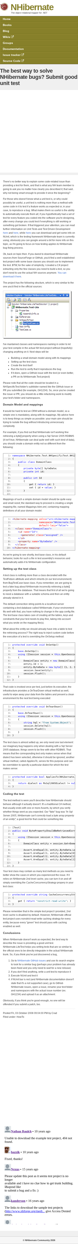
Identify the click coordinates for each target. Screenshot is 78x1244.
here (5, 232)
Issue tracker (12, 54)
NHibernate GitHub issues (31, 960)
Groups (8, 42)
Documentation (13, 48)
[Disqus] (39, 1071)
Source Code (12, 60)
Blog (6, 31)
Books (7, 25)
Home (7, 19)
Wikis (7, 37)
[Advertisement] (39, 131)
